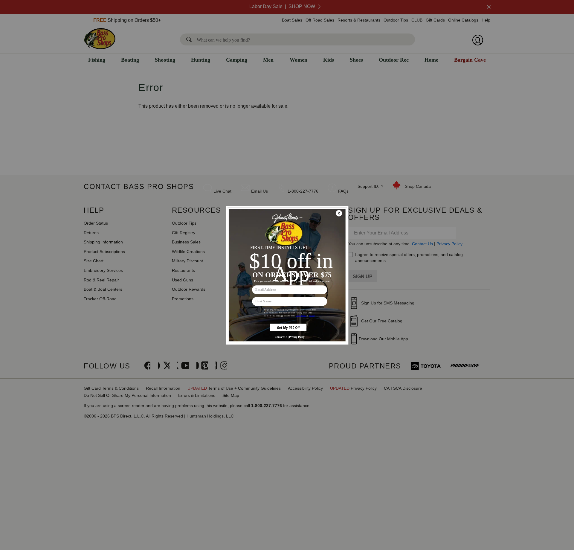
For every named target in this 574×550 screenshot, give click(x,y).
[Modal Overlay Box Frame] (287, 275)
